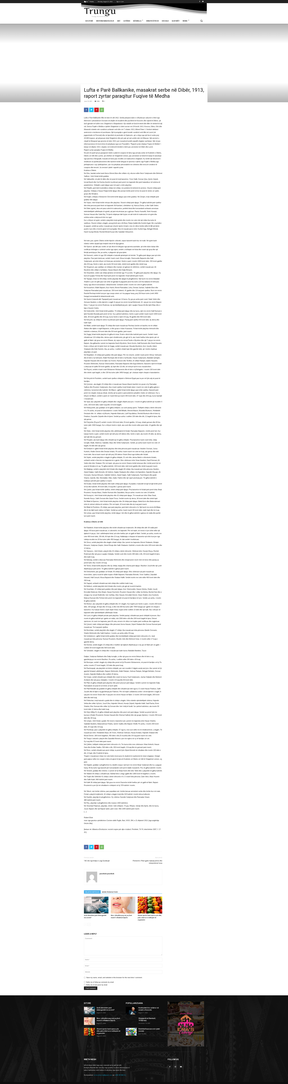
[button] (201, 21)
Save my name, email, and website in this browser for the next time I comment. (114, 977)
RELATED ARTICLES (92, 892)
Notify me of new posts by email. (97, 985)
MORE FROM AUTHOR (110, 892)
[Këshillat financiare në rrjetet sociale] (131, 1032)
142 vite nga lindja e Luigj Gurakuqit (97, 861)
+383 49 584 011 (120, 1075)
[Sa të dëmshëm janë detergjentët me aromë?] (96, 905)
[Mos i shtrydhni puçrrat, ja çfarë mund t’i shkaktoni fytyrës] (123, 905)
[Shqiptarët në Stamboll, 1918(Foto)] (131, 1021)
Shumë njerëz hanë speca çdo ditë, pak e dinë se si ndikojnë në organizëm (150, 918)
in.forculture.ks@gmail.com (103, 1075)
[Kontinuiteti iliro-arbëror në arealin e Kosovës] (131, 1010)
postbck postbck (107, 873)
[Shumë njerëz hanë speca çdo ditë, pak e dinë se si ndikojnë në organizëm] (150, 905)
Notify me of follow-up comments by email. (100, 982)
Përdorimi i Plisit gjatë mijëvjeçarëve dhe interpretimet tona (147, 862)
